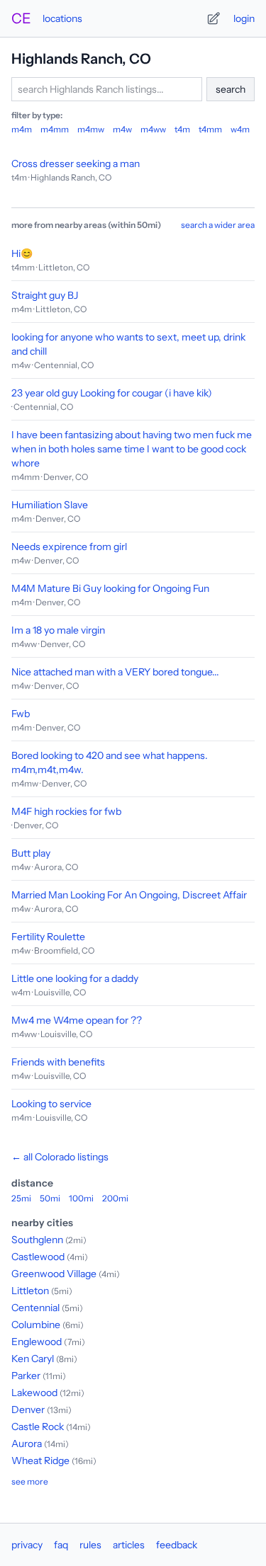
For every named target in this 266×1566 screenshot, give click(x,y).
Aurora (26, 1443)
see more (29, 1481)
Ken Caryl (32, 1358)
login (244, 18)
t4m (182, 129)
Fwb (20, 713)
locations (62, 18)
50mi (50, 1198)
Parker (25, 1375)
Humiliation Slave (49, 504)
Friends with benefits (58, 1062)
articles (129, 1544)
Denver (28, 1409)
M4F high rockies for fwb (66, 811)
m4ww (153, 129)
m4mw (90, 129)
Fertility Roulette (48, 936)
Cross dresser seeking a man (75, 163)
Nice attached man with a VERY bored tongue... (115, 671)
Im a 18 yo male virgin (58, 630)
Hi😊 (22, 253)
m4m (21, 129)
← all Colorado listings (60, 1156)
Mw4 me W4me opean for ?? (76, 1020)
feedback (176, 1544)
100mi (81, 1198)
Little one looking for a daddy (74, 978)
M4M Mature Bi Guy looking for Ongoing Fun (110, 588)
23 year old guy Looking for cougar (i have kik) (111, 393)
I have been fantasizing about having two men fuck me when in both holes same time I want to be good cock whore (131, 448)
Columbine (35, 1324)
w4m (240, 129)
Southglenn (37, 1239)
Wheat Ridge (40, 1460)
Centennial (35, 1307)
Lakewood (34, 1392)
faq (61, 1544)
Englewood (36, 1341)
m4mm (54, 129)
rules (90, 1544)
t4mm (210, 129)
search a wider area (218, 224)
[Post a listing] (213, 18)
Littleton (30, 1290)
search (230, 89)
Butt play (30, 853)
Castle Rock (37, 1426)
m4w (122, 129)
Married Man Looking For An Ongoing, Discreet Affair (129, 894)
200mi (115, 1198)
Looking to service (51, 1103)
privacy (27, 1544)
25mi (21, 1198)
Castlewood (38, 1256)
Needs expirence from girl (69, 546)
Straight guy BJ (44, 295)
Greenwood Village (53, 1273)
